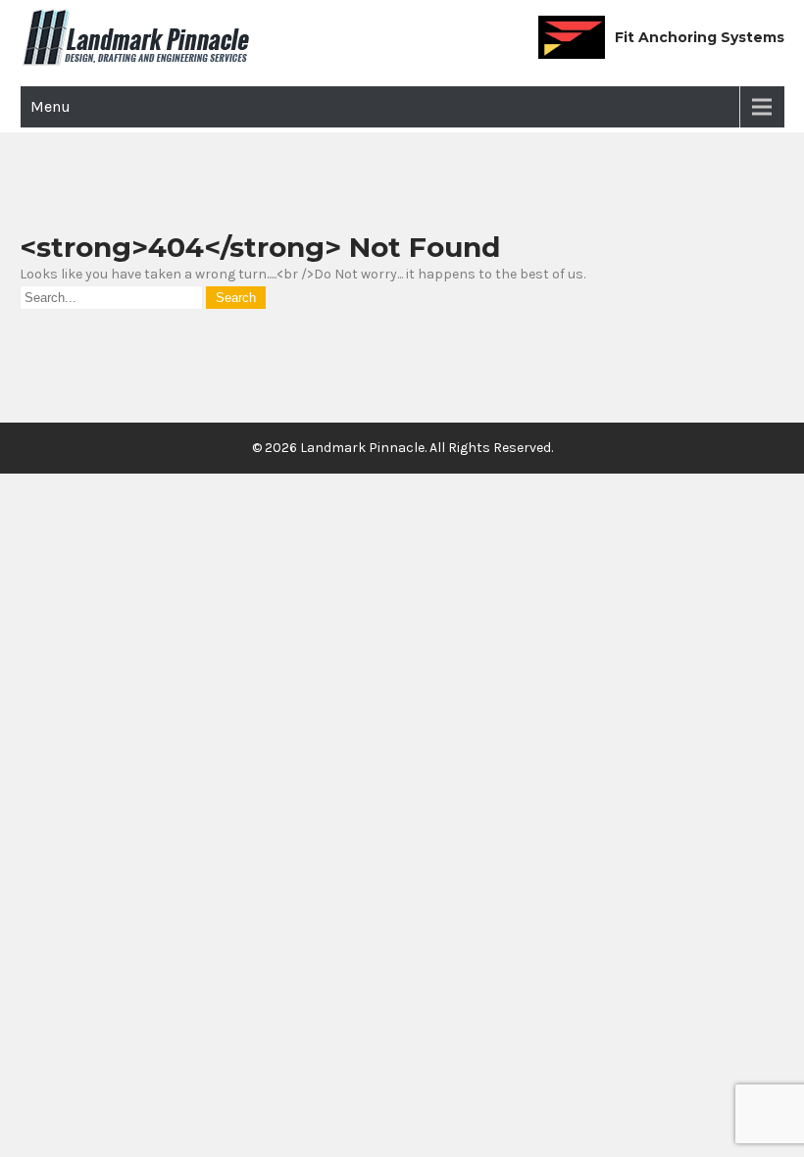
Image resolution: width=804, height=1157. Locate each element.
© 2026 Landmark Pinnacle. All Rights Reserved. (402, 447)
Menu (50, 106)
